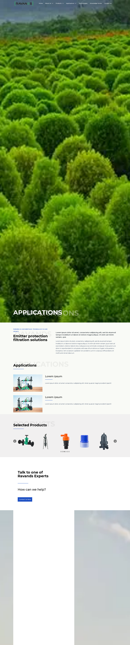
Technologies (83, 3)
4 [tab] (65, 451)
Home (41, 3)
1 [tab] (61, 451)
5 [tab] (67, 451)
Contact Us (108, 3)
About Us (48, 3)
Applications (70, 3)
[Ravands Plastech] (24, 3)
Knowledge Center (96, 3)
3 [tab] (64, 451)
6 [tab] (69, 451)
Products (59, 3)
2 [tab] (62, 451)
